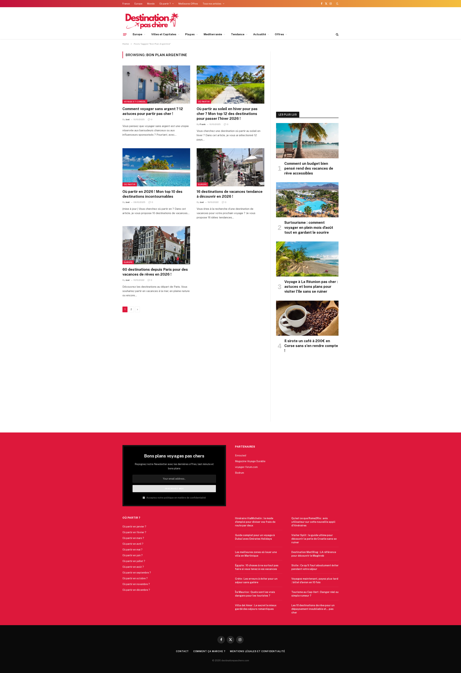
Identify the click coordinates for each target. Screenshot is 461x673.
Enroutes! (240, 455)
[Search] (337, 34)
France (126, 3)
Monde (151, 3)
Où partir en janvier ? (134, 526)
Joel (128, 119)
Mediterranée (213, 34)
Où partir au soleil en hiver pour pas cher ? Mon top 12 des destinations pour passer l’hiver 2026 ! (227, 114)
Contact (182, 651)
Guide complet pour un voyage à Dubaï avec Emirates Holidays (255, 537)
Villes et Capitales (163, 34)
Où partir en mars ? (133, 538)
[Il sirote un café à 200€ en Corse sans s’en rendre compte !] (307, 318)
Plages (190, 34)
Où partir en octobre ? (135, 578)
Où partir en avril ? (132, 543)
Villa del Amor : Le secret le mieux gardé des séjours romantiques (255, 607)
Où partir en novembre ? (136, 584)
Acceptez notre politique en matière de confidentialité (176, 497)
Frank (203, 124)
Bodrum (239, 472)
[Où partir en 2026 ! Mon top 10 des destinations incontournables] (156, 167)
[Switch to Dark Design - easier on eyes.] (337, 3)
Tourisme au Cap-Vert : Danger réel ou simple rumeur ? (315, 594)
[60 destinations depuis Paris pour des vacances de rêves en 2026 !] (156, 245)
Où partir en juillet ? (133, 561)
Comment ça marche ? (209, 651)
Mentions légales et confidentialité (257, 651)
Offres (279, 34)
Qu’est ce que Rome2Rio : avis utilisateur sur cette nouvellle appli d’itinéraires (313, 522)
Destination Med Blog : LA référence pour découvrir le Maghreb (313, 554)
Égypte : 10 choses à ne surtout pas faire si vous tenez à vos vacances (256, 567)
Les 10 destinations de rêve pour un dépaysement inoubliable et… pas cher (313, 609)
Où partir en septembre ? (136, 572)
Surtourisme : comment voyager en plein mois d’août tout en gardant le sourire (308, 227)
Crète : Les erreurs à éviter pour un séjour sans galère (256, 580)
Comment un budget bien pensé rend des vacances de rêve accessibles (308, 168)
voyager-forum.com (246, 467)
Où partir (204, 102)
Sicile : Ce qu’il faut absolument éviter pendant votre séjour (315, 567)
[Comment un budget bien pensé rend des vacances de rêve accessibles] (307, 140)
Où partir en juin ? (132, 555)
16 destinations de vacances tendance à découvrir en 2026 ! (230, 194)
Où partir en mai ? (132, 549)
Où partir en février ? (134, 532)
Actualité (259, 34)
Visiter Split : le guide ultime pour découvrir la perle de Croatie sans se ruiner (314, 539)
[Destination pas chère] (150, 20)
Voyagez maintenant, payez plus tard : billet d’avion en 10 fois (314, 580)
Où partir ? (165, 3)
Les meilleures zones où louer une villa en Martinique (256, 554)
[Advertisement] (307, 77)
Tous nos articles (212, 3)
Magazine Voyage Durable (250, 461)
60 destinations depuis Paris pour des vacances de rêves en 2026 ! (155, 272)
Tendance (238, 34)
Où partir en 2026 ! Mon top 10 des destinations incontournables (152, 194)
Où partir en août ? (133, 566)
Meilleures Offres (188, 3)
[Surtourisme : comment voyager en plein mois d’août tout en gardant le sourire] (307, 199)
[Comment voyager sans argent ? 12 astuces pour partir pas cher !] (156, 84)
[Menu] (125, 34)
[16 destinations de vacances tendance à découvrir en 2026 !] (230, 167)
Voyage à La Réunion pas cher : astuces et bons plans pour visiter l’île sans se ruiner (311, 287)
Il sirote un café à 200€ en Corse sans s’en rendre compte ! (311, 346)
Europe (138, 3)
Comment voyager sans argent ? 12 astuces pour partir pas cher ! (152, 111)
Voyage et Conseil (135, 102)
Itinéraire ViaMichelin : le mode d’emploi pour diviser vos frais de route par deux (255, 522)
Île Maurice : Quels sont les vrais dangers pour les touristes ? (255, 594)
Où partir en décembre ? (136, 589)
